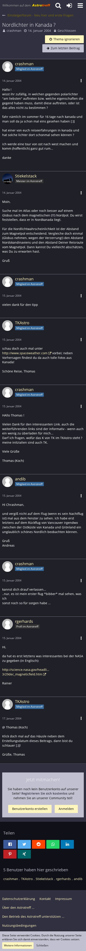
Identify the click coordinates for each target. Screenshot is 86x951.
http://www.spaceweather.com (24, 353)
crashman (14, 30)
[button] (80, 5)
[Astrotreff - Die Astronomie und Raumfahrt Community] (26, 5)
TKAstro (27, 879)
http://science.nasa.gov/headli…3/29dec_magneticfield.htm (25, 672)
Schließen (42, 945)
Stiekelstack (44, 879)
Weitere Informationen (18, 945)
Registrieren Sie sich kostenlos (44, 793)
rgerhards (63, 879)
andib (78, 879)
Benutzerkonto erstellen (30, 809)
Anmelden (66, 809)
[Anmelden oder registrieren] (69, 5)
